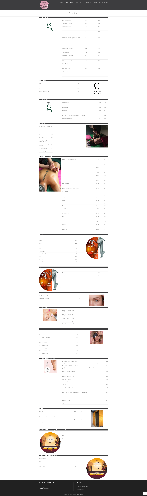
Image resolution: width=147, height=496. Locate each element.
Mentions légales (80, 494)
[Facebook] (40, 485)
